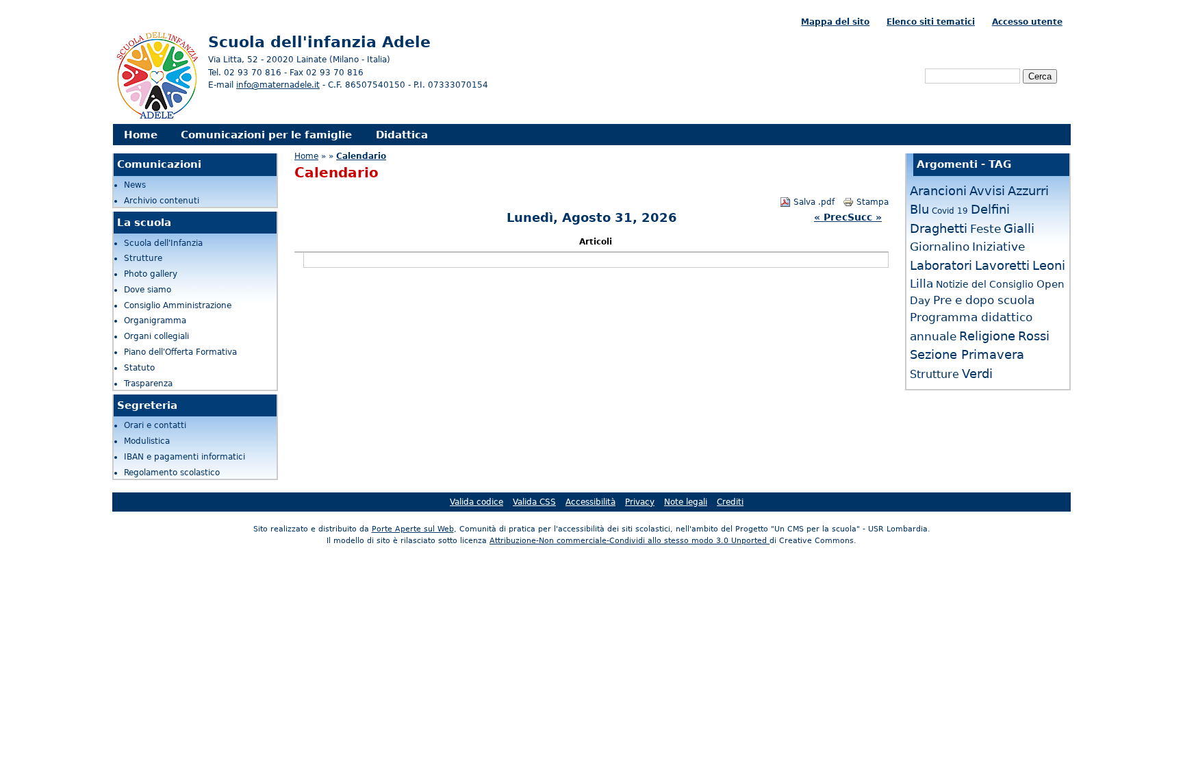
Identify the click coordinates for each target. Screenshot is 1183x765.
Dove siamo (147, 289)
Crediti (730, 502)
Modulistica (147, 441)
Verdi (977, 373)
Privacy (639, 502)
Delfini (990, 209)
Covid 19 (950, 211)
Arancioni (938, 191)
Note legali (685, 502)
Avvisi (987, 191)
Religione (987, 336)
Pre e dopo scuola (983, 300)
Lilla (921, 283)
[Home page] (156, 117)
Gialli (1019, 228)
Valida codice (476, 502)
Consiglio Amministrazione (177, 305)
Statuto (139, 368)
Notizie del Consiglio (985, 284)
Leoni (1048, 265)
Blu (919, 209)
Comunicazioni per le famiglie (266, 134)
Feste (985, 229)
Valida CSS (534, 502)
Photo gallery (150, 274)
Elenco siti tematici (931, 22)
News (135, 185)
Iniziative (998, 246)
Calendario (361, 156)
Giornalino (939, 246)
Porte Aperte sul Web (413, 529)
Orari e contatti (155, 425)
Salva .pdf (814, 202)
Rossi (1034, 336)
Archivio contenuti (161, 200)
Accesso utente (1027, 22)
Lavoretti (1002, 265)
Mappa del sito (835, 22)
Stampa (872, 202)
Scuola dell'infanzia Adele (319, 42)
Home (140, 134)
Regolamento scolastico (172, 472)
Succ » (865, 217)
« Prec (831, 217)
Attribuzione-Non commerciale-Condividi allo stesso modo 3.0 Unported (629, 540)
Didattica (402, 134)
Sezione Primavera (967, 354)
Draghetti (938, 228)
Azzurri (1028, 191)
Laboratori (941, 265)
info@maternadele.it (278, 85)
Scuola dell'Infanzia (163, 243)
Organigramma (155, 320)
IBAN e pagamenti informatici (184, 457)
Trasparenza (148, 383)
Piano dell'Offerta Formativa (180, 352)
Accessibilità (590, 502)
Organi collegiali (156, 336)
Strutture (143, 258)
